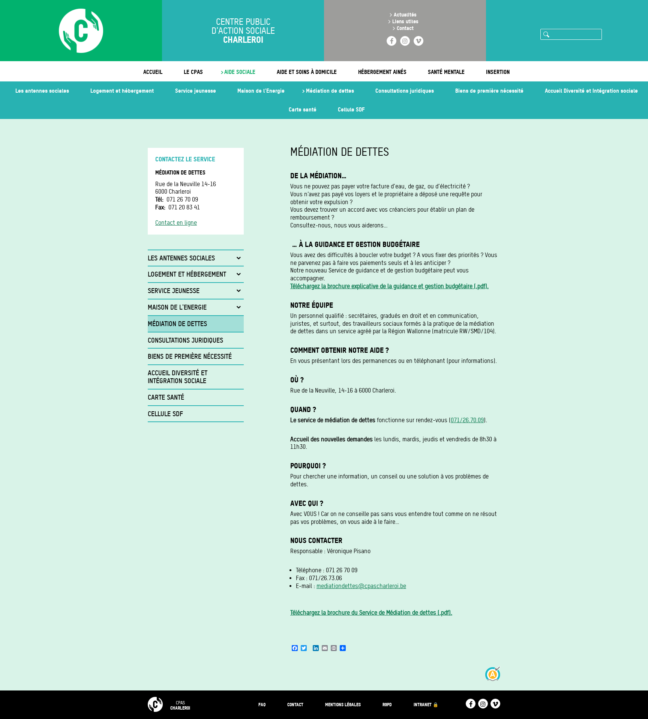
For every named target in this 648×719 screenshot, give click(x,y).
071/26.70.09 (467, 420)
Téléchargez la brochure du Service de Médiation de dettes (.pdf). (371, 612)
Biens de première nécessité (489, 90)
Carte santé (302, 109)
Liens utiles (405, 21)
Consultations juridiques (404, 90)
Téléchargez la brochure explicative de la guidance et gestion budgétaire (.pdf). (389, 286)
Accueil (152, 71)
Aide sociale (239, 71)
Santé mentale (446, 71)
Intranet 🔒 (426, 704)
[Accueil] (81, 31)
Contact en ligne (176, 222)
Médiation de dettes (330, 90)
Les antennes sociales (42, 90)
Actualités (405, 14)
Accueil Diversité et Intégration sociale (591, 90)
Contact (405, 28)
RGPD (387, 704)
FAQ (262, 704)
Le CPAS (193, 71)
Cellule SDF (351, 109)
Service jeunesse (195, 90)
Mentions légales (343, 704)
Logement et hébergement (122, 90)
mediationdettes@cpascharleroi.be (361, 586)
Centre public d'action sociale (243, 30)
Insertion (498, 71)
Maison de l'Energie (261, 90)
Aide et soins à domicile (307, 71)
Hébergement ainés (382, 71)
